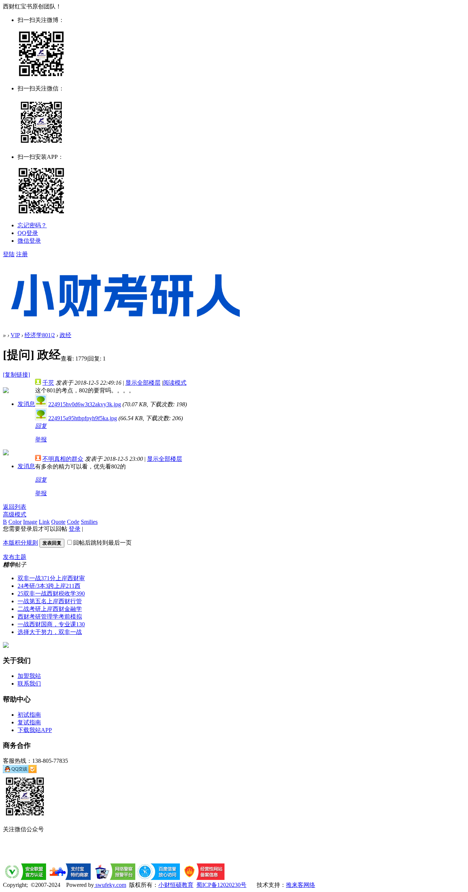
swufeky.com (110, 885)
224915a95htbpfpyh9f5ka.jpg (82, 418)
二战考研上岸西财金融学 (50, 609)
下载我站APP (35, 730)
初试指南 (29, 715)
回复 (41, 426)
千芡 (48, 383)
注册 (22, 254)
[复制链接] (16, 375)
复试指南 (29, 722)
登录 (74, 529)
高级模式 (14, 514)
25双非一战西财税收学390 (51, 593)
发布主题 (14, 557)
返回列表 (14, 507)
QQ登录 (28, 233)
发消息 (26, 404)
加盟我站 (29, 676)
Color (15, 522)
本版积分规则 (20, 543)
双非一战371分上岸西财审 (51, 578)
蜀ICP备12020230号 (221, 885)
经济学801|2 (39, 335)
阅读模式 (174, 383)
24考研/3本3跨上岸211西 (49, 586)
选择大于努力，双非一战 (50, 632)
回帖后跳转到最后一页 (102, 543)
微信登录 (29, 241)
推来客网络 (300, 885)
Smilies (89, 522)
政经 (65, 335)
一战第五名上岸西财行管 (50, 601)
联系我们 (29, 683)
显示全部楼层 (143, 383)
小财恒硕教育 (175, 885)
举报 (41, 439)
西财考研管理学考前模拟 (50, 616)
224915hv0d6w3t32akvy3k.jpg (84, 404)
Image (30, 522)
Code (73, 522)
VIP (15, 335)
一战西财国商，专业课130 (51, 624)
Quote (58, 522)
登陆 (9, 254)
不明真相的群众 (62, 459)
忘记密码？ (32, 225)
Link (44, 522)
